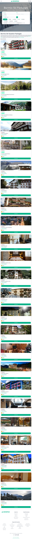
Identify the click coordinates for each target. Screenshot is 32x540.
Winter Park (4, 528)
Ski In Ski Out (26, 518)
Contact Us (16, 516)
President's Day (26, 519)
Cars (19, 19)
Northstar (20, 528)
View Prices (16, 58)
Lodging (5, 19)
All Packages (26, 513)
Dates (17, 12)
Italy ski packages (21, 37)
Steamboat (4, 529)
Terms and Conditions (16, 537)
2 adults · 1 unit (6, 17)
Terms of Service (16, 517)
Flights (10, 19)
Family (26, 516)
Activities (14, 19)
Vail (4, 526)
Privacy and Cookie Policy (16, 538)
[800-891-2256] (29, 1)
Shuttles (23, 19)
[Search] (17, 17)
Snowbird (12, 528)
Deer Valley (12, 526)
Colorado (4, 523)
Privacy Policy (16, 518)
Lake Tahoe (19, 523)
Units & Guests (5, 15)
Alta (12, 527)
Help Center (16, 513)
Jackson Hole (27, 523)
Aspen (4, 527)
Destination (4, 12)
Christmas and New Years (26, 517)
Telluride (28, 526)
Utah (12, 523)
